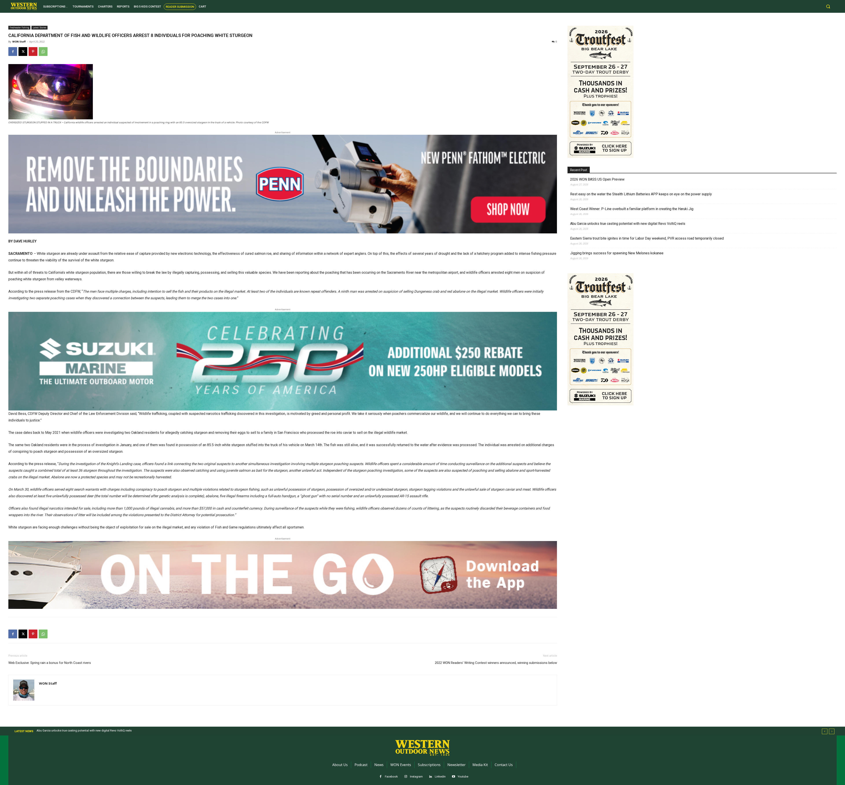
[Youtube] (453, 777)
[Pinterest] (33, 51)
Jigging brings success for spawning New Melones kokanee (616, 253)
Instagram (416, 776)
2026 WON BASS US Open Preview (597, 179)
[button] (828, 6)
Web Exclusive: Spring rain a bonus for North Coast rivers (49, 663)
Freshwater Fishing (19, 27)
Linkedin (440, 776)
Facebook (391, 776)
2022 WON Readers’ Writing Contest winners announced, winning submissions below (496, 663)
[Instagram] (406, 777)
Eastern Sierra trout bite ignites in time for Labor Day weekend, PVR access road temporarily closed (647, 238)
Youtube (463, 776)
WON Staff (19, 41)
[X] (22, 51)
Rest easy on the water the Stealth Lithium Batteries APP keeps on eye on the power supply (641, 194)
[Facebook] (12, 51)
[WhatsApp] (43, 51)
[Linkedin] (430, 777)
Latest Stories (39, 27)
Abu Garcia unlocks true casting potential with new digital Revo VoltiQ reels (627, 224)
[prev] (824, 731)
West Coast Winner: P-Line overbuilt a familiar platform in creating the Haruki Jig (631, 209)
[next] (831, 731)
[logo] (24, 6)
